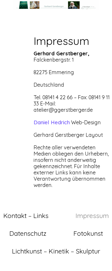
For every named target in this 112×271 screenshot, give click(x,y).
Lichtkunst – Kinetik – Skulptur (56, 251)
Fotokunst (88, 233)
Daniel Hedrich (52, 122)
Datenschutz (27, 233)
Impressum (92, 215)
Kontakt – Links (25, 215)
